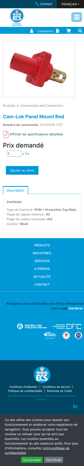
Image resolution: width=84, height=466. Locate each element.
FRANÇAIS (69, 4)
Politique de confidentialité (25, 391)
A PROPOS (42, 269)
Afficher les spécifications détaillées (36, 134)
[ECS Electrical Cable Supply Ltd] (16, 17)
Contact (46, 4)
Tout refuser (53, 459)
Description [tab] (15, 190)
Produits (9, 105)
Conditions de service (56, 386)
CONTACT (42, 284)
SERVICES (42, 261)
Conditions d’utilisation (23, 386)
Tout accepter (32, 459)
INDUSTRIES (42, 253)
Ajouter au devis (22, 170)
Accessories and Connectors (42, 105)
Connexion (45, 31)
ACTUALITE (42, 277)
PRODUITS (42, 245)
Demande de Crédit (59, 391)
